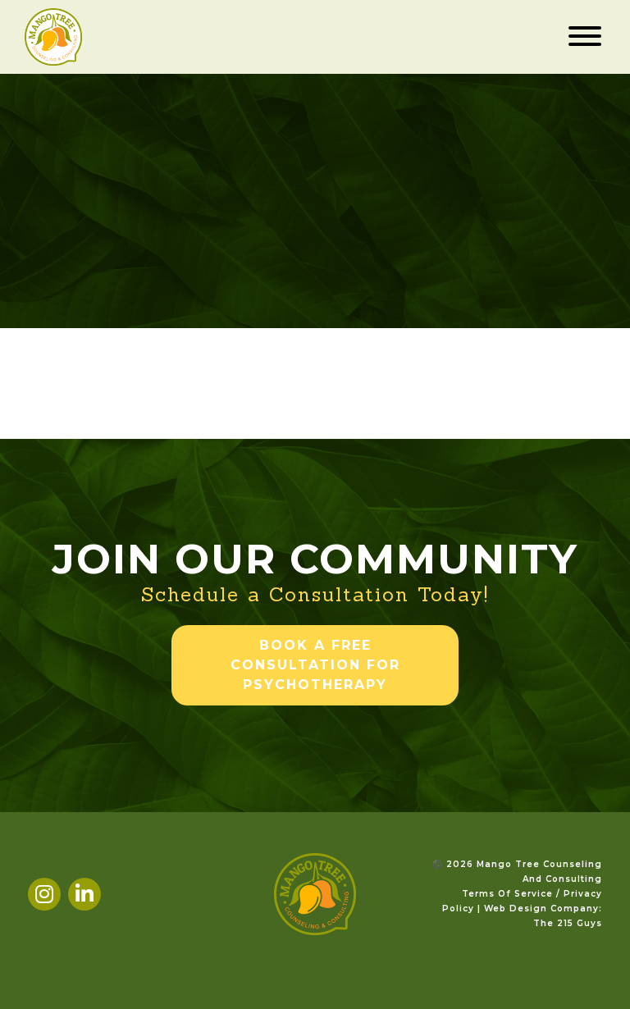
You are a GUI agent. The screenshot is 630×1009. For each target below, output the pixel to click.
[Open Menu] (585, 37)
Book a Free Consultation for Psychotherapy (315, 664)
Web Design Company (541, 908)
